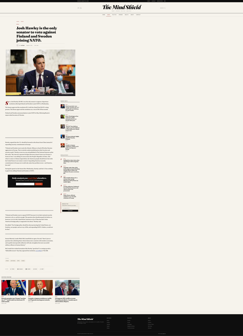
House (128, 322)
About (148, 1)
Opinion (121, 14)
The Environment (130, 328)
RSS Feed (150, 326)
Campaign (129, 324)
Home (103, 14)
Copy (42, 269)
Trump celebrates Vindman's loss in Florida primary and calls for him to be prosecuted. (71, 188)
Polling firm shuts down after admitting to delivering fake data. (71, 162)
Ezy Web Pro (163, 333)
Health (126, 14)
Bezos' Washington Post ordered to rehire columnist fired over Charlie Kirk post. (71, 118)
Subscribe (70, 210)
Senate (128, 320)
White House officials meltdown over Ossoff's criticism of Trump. (69, 197)
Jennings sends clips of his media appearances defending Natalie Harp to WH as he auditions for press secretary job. (71, 170)
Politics (114, 14)
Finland (7, 260)
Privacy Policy (151, 324)
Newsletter (160, 1)
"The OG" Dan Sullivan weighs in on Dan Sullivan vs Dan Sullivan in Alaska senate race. (72, 128)
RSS (165, 1)
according (39, 250)
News (108, 14)
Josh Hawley (13, 260)
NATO (18, 260)
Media (108, 328)
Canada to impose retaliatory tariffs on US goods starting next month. (71, 147)
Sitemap (149, 328)
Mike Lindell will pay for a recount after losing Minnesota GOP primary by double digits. (70, 180)
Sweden (23, 260)
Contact (154, 1)
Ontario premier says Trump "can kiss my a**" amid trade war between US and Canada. (72, 108)
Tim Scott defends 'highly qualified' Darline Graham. (72, 138)
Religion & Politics (131, 326)
